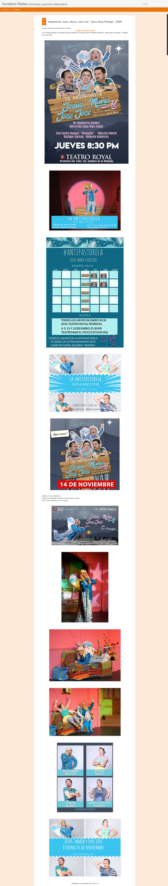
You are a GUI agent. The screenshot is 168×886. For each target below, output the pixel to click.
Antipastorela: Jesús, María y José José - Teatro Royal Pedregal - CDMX (85, 21)
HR (97, 883)
